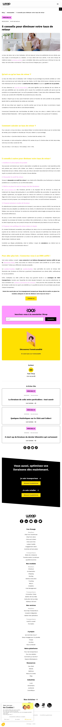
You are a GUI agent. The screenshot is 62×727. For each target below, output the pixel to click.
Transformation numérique (31, 557)
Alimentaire (31, 685)
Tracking (31, 581)
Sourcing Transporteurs (31, 610)
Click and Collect (31, 539)
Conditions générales (46, 715)
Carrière (31, 642)
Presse (31, 640)
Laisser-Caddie (31, 544)
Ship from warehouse (31, 534)
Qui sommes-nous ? (31, 635)
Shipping (31, 574)
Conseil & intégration (31, 613)
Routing (31, 576)
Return (31, 583)
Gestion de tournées (31, 596)
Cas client (31, 666)
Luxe (31, 683)
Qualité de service (31, 560)
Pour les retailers (31, 654)
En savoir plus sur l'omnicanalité (31, 353)
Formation (31, 624)
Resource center (31, 673)
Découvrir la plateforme (31, 483)
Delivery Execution (31, 578)
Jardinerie (31, 688)
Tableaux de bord (31, 601)
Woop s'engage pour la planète (31, 637)
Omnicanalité (10, 12)
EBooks (31, 668)
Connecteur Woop (31, 594)
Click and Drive (31, 542)
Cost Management (31, 588)
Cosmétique (31, 690)
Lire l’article (29, 403)
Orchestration (31, 571)
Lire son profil (31, 376)
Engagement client (31, 546)
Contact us (31, 298)
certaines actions (17, 60)
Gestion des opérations (31, 615)
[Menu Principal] (57, 4)
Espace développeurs (31, 659)
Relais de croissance (31, 555)
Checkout (31, 569)
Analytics (31, 586)
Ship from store (31, 537)
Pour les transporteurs (31, 652)
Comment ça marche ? (31, 656)
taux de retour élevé (21, 87)
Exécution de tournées (31, 599)
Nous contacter (31, 644)
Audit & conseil (31, 621)
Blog (3, 12)
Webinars (31, 671)
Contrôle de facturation (31, 549)
